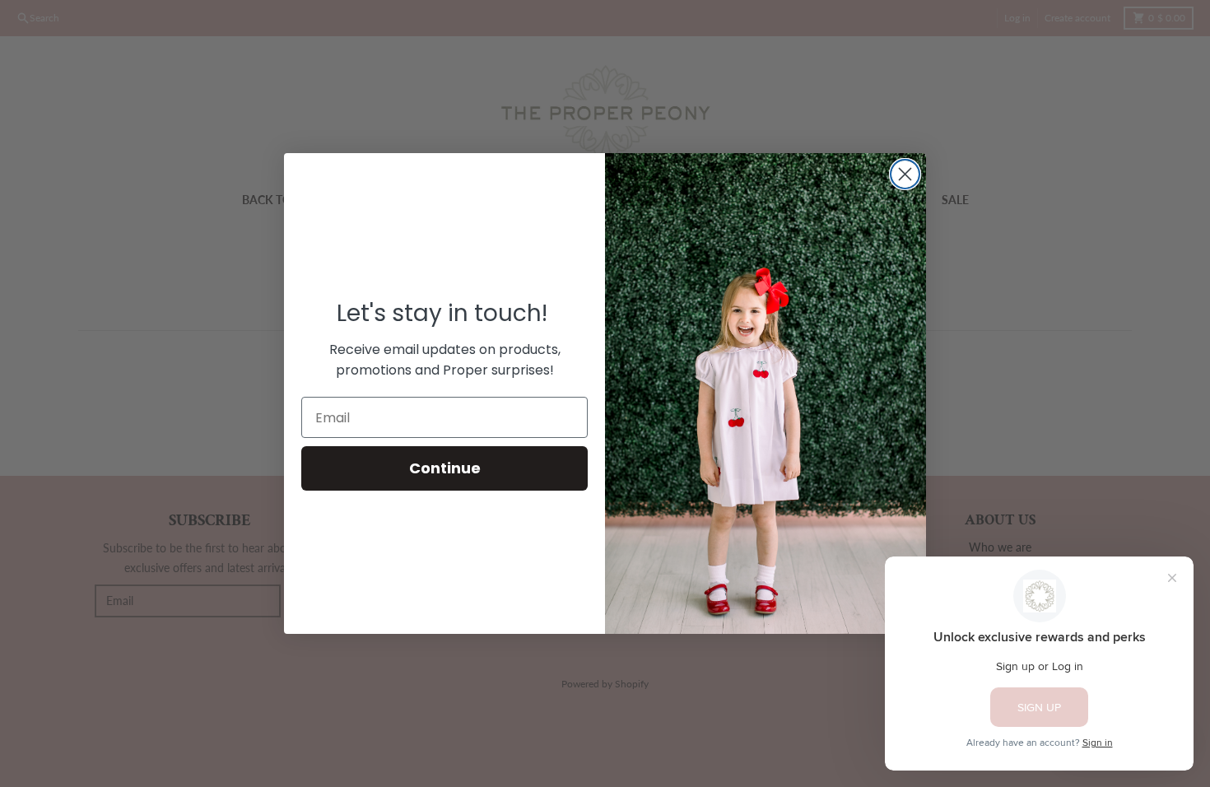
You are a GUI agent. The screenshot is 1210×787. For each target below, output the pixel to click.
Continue (445, 468)
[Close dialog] (905, 174)
